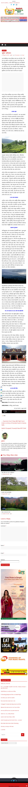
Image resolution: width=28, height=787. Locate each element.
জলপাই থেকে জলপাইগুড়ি (6, 492)
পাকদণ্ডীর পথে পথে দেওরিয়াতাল (7, 472)
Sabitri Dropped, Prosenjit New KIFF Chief (13, 429)
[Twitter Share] (1, 389)
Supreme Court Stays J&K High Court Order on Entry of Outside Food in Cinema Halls (13, 423)
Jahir (12, 55)
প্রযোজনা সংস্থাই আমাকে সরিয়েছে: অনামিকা (8, 717)
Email (2, 553)
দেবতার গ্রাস (14, 111)
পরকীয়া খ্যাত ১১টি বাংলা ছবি (5, 683)
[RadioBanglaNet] (2, 44)
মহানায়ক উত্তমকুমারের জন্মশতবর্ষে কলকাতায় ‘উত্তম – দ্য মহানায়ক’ (11, 720)
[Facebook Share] (1, 387)
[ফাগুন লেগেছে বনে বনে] (14, 497)
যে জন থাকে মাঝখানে (14, 197)
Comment (3, 526)
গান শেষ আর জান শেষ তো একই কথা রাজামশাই (14, 310)
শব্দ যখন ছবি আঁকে (14, 388)
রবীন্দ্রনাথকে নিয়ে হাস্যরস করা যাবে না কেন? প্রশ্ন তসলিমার (10, 707)
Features (4, 50)
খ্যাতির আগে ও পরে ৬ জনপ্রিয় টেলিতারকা (7, 713)
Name (2, 545)
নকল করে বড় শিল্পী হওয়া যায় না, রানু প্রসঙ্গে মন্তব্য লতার (10, 710)
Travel (23, 55)
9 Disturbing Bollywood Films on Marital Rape (11, 694)
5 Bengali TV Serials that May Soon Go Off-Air (11, 704)
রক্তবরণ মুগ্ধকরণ (13, 227)
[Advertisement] (14, 33)
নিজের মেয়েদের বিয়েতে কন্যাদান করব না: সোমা (8, 701)
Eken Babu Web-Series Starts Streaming (9, 723)
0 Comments (17, 55)
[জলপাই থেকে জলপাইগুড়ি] (14, 478)
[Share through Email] (1, 398)
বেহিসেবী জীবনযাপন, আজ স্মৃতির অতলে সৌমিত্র (8, 691)
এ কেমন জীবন (3, 729)
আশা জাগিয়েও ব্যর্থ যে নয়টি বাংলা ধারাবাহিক (7, 697)
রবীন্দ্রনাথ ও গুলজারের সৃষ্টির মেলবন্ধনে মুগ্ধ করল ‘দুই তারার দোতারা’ (11, 2)
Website (3, 559)
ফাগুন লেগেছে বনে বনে (5, 512)
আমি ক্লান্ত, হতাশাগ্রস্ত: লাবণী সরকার (7, 726)
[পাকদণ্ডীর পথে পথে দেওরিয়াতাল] (14, 458)
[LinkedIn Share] (1, 395)
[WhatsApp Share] (1, 392)
